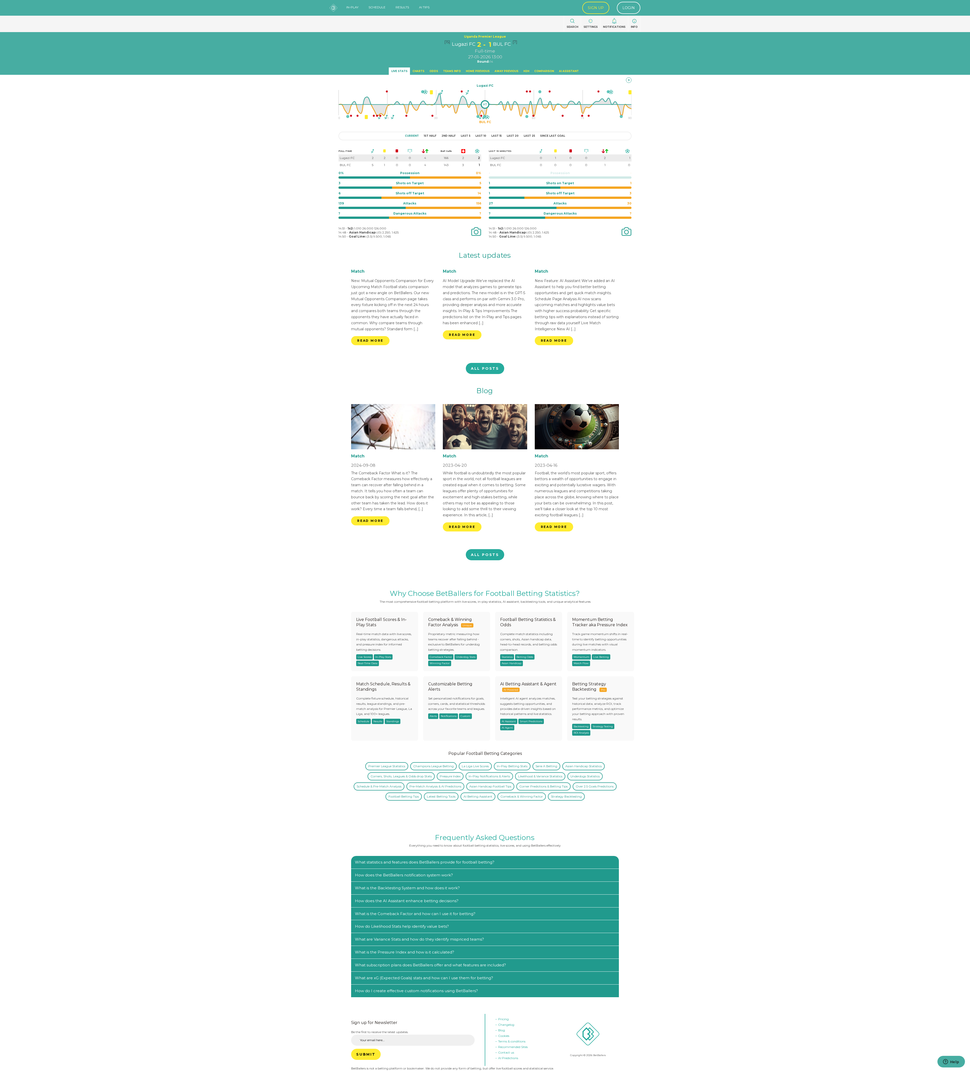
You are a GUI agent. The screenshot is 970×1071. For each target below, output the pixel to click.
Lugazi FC (463, 44)
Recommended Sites (513, 1047)
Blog (484, 390)
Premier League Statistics (386, 766)
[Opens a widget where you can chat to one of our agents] (951, 1062)
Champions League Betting (433, 766)
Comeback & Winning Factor (521, 796)
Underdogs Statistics (585, 776)
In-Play (352, 7)
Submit (366, 1054)
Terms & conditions (511, 1041)
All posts (485, 368)
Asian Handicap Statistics (583, 766)
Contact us (506, 1052)
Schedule (377, 7)
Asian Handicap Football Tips (490, 786)
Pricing (503, 1019)
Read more (370, 340)
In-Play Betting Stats (512, 766)
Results (402, 7)
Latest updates (485, 255)
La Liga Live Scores (475, 766)
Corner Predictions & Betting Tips (543, 786)
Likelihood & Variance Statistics (540, 776)
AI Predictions (508, 1058)
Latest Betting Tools (441, 796)
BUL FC (502, 44)
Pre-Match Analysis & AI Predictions (435, 786)
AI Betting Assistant (478, 796)
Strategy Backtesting (566, 796)
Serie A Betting (546, 766)
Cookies (503, 1036)
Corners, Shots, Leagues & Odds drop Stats (401, 776)
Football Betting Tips (404, 796)
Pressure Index (450, 776)
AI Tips (424, 7)
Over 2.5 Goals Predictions (595, 786)
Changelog (506, 1025)
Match (358, 271)
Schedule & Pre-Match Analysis (379, 786)
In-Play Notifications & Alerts (489, 776)
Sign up (596, 8)
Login (628, 8)
